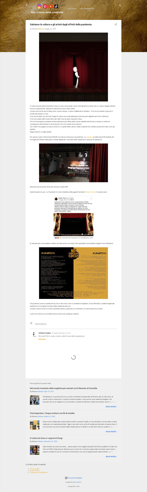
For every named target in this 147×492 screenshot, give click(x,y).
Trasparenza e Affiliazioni (38, 472)
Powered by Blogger (74, 478)
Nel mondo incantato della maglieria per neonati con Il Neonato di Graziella (63, 388)
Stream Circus (90, 192)
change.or (89, 137)
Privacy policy (35, 469)
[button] (116, 24)
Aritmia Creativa (45, 333)
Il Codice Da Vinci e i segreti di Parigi (46, 438)
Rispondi (42, 339)
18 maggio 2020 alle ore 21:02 (61, 333)
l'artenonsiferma (40, 324)
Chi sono (72, 9)
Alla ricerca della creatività (47, 12)
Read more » (111, 407)
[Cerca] (120, 6)
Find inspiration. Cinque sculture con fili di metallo (52, 413)
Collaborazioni (87, 9)
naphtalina (78, 482)
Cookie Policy (35, 470)
